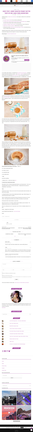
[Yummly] (16, 1)
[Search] (30, 5)
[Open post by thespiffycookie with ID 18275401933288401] (9, 412)
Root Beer (16, 3)
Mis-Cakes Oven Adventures (11, 16)
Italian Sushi (12, 341)
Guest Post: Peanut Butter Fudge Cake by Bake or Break (19, 336)
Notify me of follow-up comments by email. (8, 273)
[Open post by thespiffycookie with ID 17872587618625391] (24, 398)
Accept (22, 427)
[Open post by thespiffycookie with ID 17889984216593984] (24, 412)
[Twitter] (27, 5)
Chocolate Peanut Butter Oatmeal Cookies (16, 333)
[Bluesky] (9, 351)
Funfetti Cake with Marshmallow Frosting (16, 27)
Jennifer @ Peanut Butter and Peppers (11, 254)
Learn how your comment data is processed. (22, 282)
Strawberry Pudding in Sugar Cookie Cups (10, 24)
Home (10, 3)
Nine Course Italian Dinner (14, 323)
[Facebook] (26, 5)
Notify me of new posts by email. (7, 275)
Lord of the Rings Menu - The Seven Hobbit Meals (18, 320)
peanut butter (7, 216)
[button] (3, 235)
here (15, 180)
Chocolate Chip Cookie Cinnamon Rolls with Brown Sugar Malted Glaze (14, 21)
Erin (15, 14)
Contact (14, 3)
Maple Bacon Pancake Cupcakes (8, 25)
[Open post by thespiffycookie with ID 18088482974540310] (9, 398)
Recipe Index (22, 3)
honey (3, 216)
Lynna (6, 247)
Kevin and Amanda (17, 211)
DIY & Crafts (19, 3)
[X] (11, 1)
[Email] (27, 1)
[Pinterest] (29, 5)
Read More (3, 307)
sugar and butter (15, 75)
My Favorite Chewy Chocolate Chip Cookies (17, 331)
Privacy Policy (4, 365)
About (12, 3)
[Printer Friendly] (22, 1)
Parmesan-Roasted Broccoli (11, 33)
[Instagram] (28, 5)
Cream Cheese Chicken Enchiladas (15, 328)
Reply (30, 247)
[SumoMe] (32, 1)
